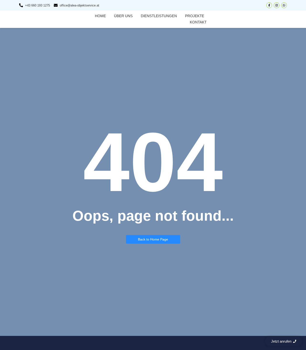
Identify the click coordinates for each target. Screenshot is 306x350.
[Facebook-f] (269, 5)
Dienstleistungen (159, 16)
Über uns (123, 16)
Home (100, 16)
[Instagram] (276, 5)
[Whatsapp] (284, 5)
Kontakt (198, 22)
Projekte (194, 16)
